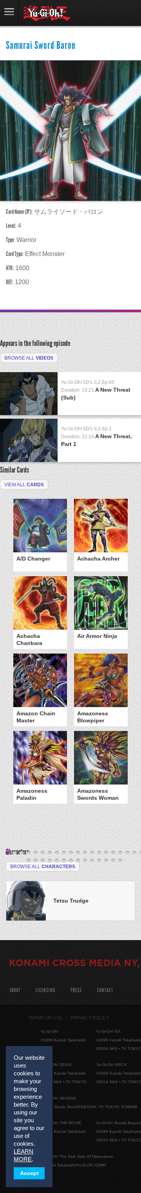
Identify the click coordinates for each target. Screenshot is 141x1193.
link (9, 12)
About (14, 990)
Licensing (45, 990)
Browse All (28, 358)
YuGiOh (47, 13)
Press (76, 990)
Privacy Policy (90, 1018)
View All (24, 484)
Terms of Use (45, 1018)
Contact (105, 990)
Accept (29, 1173)
